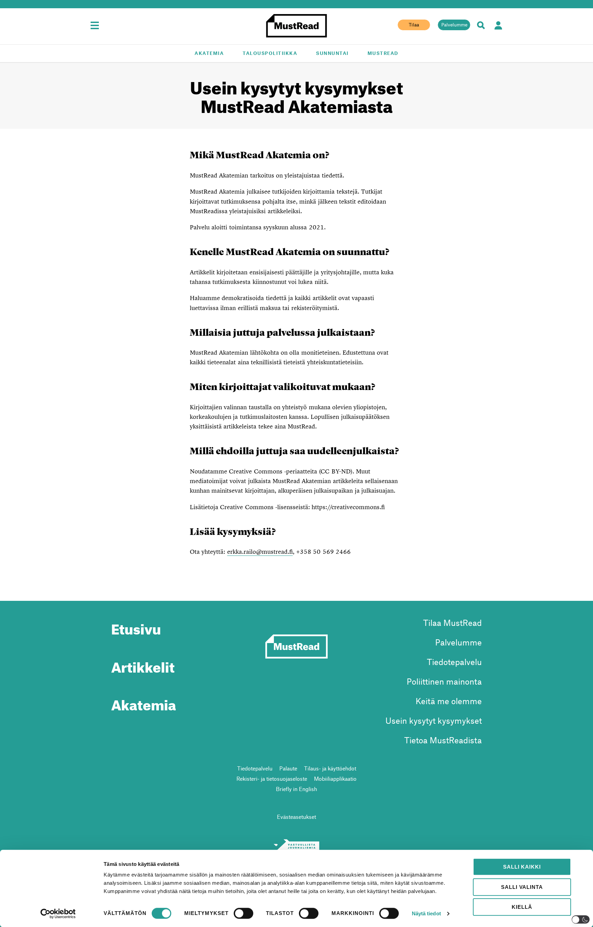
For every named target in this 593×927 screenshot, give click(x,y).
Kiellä (522, 907)
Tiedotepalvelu (454, 662)
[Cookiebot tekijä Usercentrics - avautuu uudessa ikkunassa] (58, 913)
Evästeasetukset (296, 816)
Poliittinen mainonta (444, 681)
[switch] (243, 913)
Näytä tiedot (426, 913)
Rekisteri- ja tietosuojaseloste (271, 778)
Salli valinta (522, 887)
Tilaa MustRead (452, 623)
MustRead (383, 53)
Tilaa (414, 24)
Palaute (288, 768)
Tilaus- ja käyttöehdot (330, 768)
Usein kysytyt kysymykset (433, 720)
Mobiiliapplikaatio (335, 778)
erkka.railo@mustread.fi (260, 552)
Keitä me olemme (449, 701)
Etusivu (136, 626)
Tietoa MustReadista (443, 740)
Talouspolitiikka (270, 53)
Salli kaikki (521, 867)
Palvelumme (454, 24)
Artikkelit (143, 664)
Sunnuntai (332, 53)
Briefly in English (296, 789)
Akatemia (209, 53)
